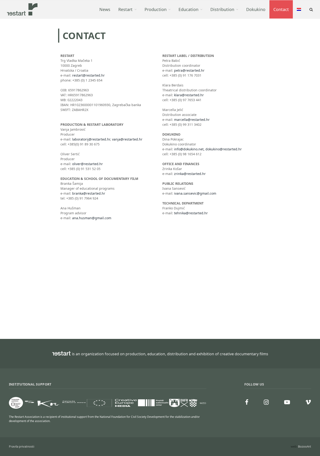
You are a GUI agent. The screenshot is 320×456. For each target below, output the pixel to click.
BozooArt (304, 446)
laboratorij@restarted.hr (91, 139)
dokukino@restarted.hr (223, 149)
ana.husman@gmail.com (91, 218)
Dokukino (255, 9)
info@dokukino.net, (189, 149)
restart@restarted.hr (88, 75)
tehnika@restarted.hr (191, 213)
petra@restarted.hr (189, 70)
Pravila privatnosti (21, 446)
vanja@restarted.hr (127, 139)
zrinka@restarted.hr (190, 173)
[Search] (311, 9)
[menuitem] (299, 9)
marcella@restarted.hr (192, 119)
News (104, 9)
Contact (281, 9)
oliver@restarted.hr (87, 164)
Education (188, 9)
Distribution (222, 9)
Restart (125, 9)
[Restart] (22, 9)
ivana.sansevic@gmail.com (195, 193)
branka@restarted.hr (88, 193)
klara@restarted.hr (189, 95)
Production (156, 9)
